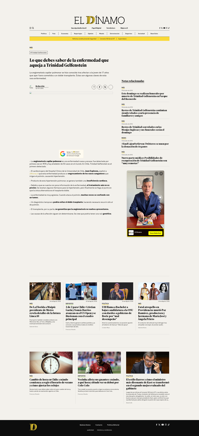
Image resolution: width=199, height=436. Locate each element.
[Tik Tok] (168, 425)
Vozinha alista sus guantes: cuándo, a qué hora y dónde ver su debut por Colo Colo (99, 382)
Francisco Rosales (71, 329)
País (53, 33)
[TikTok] (168, 28)
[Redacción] (32, 87)
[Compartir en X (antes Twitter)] (105, 87)
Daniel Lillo (129, 403)
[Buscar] (33, 28)
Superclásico (122, 39)
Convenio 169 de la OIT (107, 39)
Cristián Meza (106, 327)
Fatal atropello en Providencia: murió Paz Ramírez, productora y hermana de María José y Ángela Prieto (152, 313)
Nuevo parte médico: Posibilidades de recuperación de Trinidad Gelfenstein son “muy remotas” (144, 160)
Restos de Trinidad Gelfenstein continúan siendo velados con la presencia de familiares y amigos (144, 112)
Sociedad (141, 33)
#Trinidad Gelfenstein (38, 53)
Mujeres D (124, 28)
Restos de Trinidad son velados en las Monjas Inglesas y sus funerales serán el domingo (143, 129)
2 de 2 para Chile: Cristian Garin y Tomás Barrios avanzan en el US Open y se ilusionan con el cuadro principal (81, 313)
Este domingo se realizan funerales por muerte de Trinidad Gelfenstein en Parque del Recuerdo (144, 96)
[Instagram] (166, 28)
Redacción (40, 86)
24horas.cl (34, 173)
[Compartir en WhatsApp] (111, 87)
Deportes (128, 33)
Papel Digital (96, 28)
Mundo (101, 33)
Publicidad (90, 430)
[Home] (99, 19)
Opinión (90, 33)
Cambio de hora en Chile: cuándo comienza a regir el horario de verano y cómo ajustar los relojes (51, 382)
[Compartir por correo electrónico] (94, 87)
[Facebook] (159, 28)
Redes (124, 138)
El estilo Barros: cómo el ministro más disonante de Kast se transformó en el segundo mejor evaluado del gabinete (147, 384)
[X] (159, 425)
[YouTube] (164, 28)
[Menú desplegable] (30, 28)
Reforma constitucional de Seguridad (84, 39)
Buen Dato (154, 33)
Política (44, 33)
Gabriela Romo (34, 326)
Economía (64, 33)
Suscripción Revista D (78, 28)
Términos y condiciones (104, 430)
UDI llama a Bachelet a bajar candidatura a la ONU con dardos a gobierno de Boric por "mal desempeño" (117, 313)
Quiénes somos (85, 425)
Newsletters (111, 28)
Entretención (114, 33)
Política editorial (113, 425)
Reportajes (78, 33)
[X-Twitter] (162, 28)
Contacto (98, 425)
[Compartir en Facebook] (99, 87)
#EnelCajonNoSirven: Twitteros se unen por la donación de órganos (145, 145)
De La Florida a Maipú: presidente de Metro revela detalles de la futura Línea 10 (45, 311)
